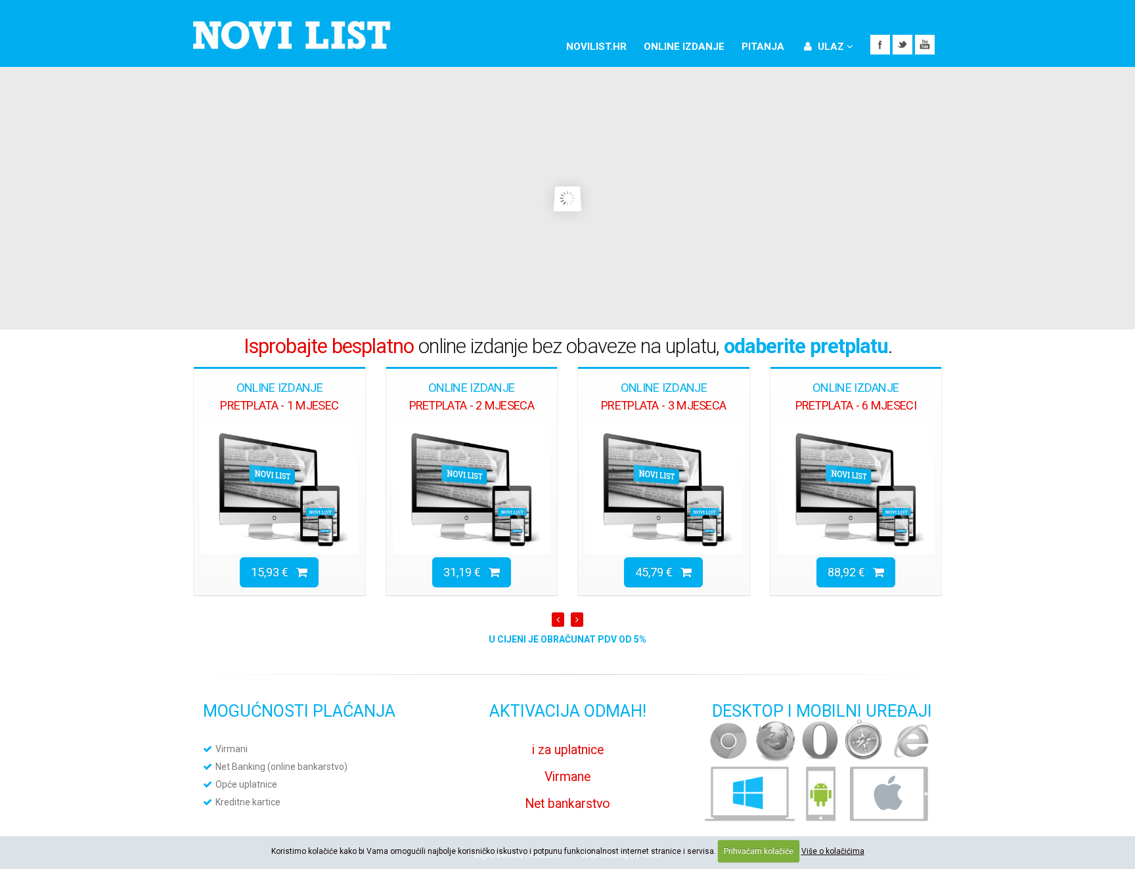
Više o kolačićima (832, 851)
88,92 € (850, 572)
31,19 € (466, 572)
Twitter (902, 44)
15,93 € (273, 572)
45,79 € (657, 572)
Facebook (880, 44)
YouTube (925, 44)
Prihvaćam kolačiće (758, 851)
